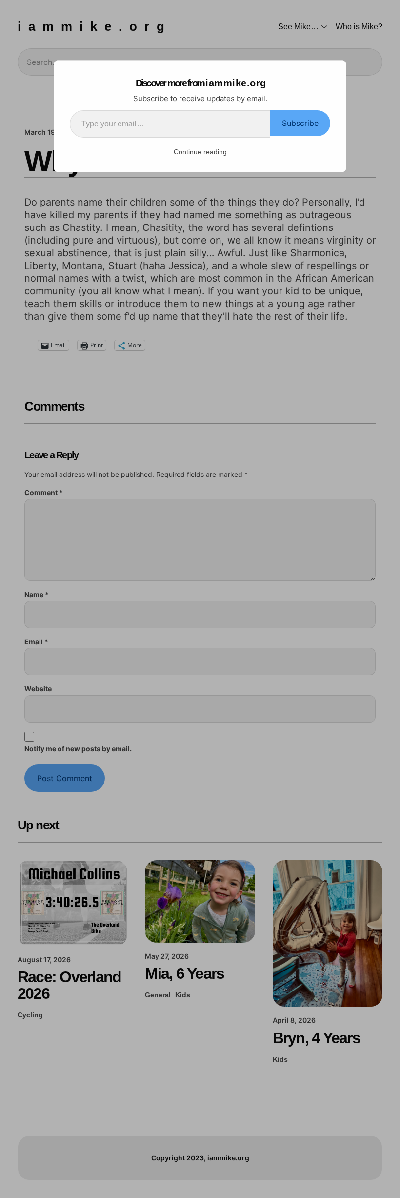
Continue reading (200, 152)
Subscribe (300, 123)
